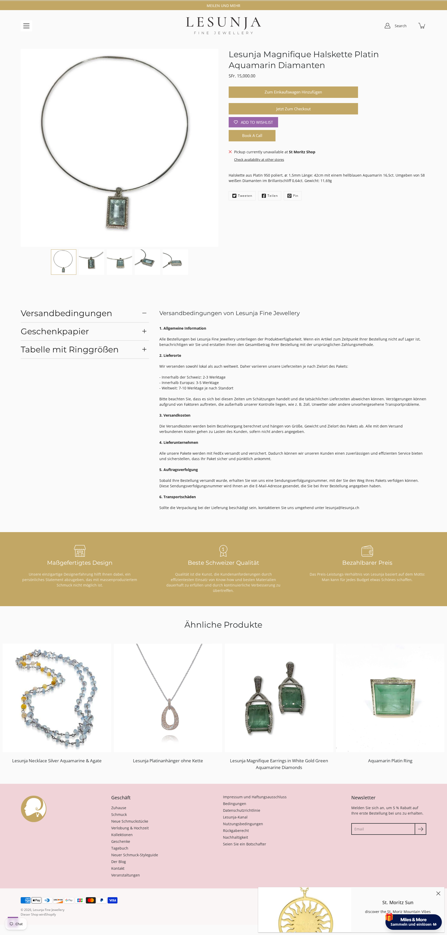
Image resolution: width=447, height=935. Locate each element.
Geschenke (120, 841)
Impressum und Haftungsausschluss (255, 796)
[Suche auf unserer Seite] (411, 25)
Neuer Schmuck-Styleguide (134, 854)
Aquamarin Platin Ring (390, 761)
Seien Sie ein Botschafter (244, 844)
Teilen (272, 195)
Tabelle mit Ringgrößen (70, 349)
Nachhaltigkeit (235, 837)
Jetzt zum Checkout (293, 109)
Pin (295, 195)
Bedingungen (234, 803)
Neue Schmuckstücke (129, 821)
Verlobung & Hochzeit (130, 827)
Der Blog (118, 861)
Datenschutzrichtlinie (241, 810)
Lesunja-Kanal (235, 817)
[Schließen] (438, 893)
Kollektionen (122, 834)
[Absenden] (420, 829)
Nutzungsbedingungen (243, 823)
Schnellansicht (59, 697)
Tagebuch (119, 848)
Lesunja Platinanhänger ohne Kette (168, 761)
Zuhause (118, 807)
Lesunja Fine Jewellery (48, 910)
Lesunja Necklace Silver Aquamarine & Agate (57, 761)
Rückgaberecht (236, 830)
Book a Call (252, 135)
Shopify (50, 914)
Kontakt (117, 868)
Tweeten (245, 195)
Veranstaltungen (125, 875)
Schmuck (119, 814)
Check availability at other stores (259, 159)
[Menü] (26, 25)
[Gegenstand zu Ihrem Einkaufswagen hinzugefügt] (422, 25)
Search (401, 25)
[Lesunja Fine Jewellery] (223, 26)
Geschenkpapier (55, 331)
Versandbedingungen (66, 313)
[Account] (387, 25)
